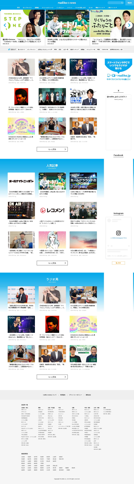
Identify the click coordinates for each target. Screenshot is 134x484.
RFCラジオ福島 (24, 438)
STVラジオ (23, 411)
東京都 (54, 459)
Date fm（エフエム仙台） (27, 428)
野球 (55, 49)
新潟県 (23, 461)
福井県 (54, 461)
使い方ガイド (21, 49)
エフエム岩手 (24, 424)
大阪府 (23, 465)
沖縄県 (68, 470)
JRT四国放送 (87, 426)
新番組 (37, 7)
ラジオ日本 (40, 422)
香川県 (54, 468)
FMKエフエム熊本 (98, 428)
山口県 (48, 468)
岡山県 (23, 468)
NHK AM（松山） (88, 445)
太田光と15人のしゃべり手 (45, 49)
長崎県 (35, 470)
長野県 (35, 461)
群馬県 (35, 459)
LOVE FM (96, 413)
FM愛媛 (86, 436)
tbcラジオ (23, 426)
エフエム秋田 (24, 432)
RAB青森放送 (24, 418)
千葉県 (48, 459)
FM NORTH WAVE (25, 416)
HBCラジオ (23, 409)
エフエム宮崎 (97, 436)
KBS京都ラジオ (75, 428)
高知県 (73, 468)
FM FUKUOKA (97, 418)
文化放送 (40, 411)
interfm (40, 416)
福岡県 (23, 470)
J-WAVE (40, 420)
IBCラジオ (23, 422)
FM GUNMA (41, 436)
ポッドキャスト (27, 7)
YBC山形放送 (24, 434)
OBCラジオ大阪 (75, 413)
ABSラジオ (23, 430)
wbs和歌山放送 (75, 432)
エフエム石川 (51, 420)
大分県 (48, 470)
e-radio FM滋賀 (75, 426)
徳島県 (60, 468)
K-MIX (59, 424)
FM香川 (86, 432)
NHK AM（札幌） (25, 443)
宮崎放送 (96, 434)
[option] (22, 28)
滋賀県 (42, 465)
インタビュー (60, 7)
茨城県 (23, 459)
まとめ (91, 7)
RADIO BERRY (41, 434)
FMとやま (50, 416)
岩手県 (35, 457)
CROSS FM (96, 416)
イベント (69, 7)
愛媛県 (67, 468)
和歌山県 (55, 465)
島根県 (42, 468)
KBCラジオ (96, 411)
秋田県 (48, 457)
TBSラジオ (40, 409)
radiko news (67, 2)
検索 (122, 2)
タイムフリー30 (91, 49)
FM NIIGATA (51, 411)
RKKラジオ (96, 426)
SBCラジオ (50, 430)
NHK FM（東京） (107, 413)
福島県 (60, 457)
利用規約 (62, 395)
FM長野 (49, 432)
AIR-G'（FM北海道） (26, 413)
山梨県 (29, 461)
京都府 (35, 465)
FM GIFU (60, 420)
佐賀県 (29, 470)
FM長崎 (95, 424)
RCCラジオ (87, 418)
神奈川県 (61, 459)
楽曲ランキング (74, 49)
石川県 (42, 461)
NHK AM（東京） (42, 438)
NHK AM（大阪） (76, 434)
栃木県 (29, 459)
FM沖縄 (95, 447)
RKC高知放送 (87, 438)
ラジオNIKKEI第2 (107, 411)
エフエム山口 (88, 424)
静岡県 (35, 463)
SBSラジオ (60, 422)
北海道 (23, 457)
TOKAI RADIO (61, 411)
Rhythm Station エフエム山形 (28, 436)
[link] (117, 97)
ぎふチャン (60, 413)
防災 (18, 7)
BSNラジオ (50, 409)
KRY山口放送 (87, 422)
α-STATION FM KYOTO (77, 430)
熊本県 (42, 470)
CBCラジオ (60, 409)
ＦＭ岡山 (87, 416)
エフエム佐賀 (97, 420)
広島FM (86, 420)
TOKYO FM (105, 49)
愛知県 (23, 463)
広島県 (29, 468)
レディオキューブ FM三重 (64, 426)
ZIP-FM (60, 416)
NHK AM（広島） (88, 443)
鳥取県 (35, 468)
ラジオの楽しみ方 (80, 7)
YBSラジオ (50, 426)
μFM (95, 441)
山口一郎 (65, 49)
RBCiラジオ (96, 443)
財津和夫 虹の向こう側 (116, 49)
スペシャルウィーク (47, 7)
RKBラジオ (96, 409)
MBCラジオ (96, 438)
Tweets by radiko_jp (118, 99)
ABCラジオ (74, 409)
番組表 (130, 3)
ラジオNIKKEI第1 (107, 409)
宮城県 (42, 457)
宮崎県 (54, 470)
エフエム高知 (88, 441)
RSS (119, 263)
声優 (98, 49)
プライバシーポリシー (75, 395)
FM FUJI (50, 428)
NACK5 (39, 426)
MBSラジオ (74, 411)
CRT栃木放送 (41, 432)
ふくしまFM (24, 441)
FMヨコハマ (41, 428)
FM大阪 (73, 420)
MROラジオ (50, 418)
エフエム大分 (97, 432)
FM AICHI (60, 418)
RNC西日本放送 (88, 430)
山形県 (54, 457)
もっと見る (52, 149)
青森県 (29, 457)
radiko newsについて (50, 395)
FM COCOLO (75, 416)
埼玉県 (42, 459)
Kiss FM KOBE (75, 424)
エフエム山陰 (88, 411)
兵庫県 (29, 465)
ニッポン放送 (41, 413)
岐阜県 (29, 463)
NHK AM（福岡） (98, 449)
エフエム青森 (24, 420)
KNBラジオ (50, 413)
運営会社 (88, 395)
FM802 (73, 418)
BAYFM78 (40, 424)
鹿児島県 (61, 470)
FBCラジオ (50, 422)
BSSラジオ (87, 409)
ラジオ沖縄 (96, 445)
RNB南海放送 (88, 434)
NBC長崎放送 (97, 422)
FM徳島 (86, 428)
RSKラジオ (87, 413)
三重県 (42, 463)
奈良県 (48, 465)
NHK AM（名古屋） (52, 436)
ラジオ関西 (74, 422)
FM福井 (49, 424)
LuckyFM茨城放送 (42, 430)
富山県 (48, 461)
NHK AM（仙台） (25, 445)
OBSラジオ (96, 430)
